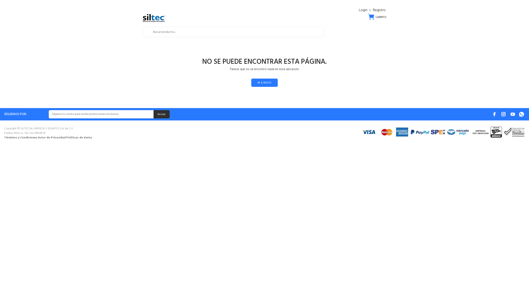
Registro (379, 10)
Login (363, 10)
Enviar (162, 114)
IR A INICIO (265, 82)
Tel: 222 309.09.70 (34, 133)
